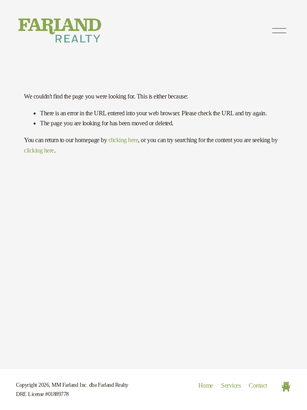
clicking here (123, 140)
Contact (258, 385)
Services (231, 385)
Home (205, 385)
